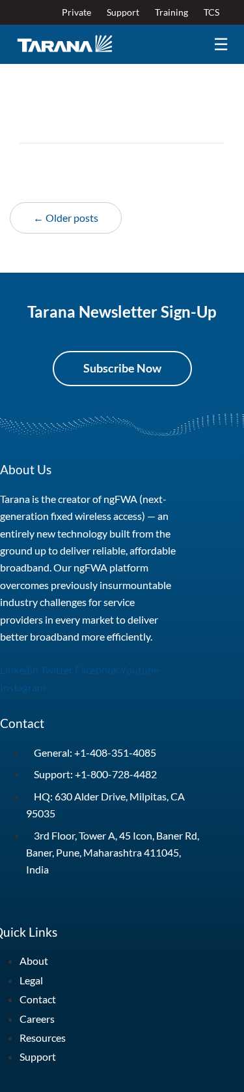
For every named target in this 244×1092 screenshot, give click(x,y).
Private (76, 12)
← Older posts (65, 217)
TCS (211, 12)
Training (171, 12)
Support (123, 12)
